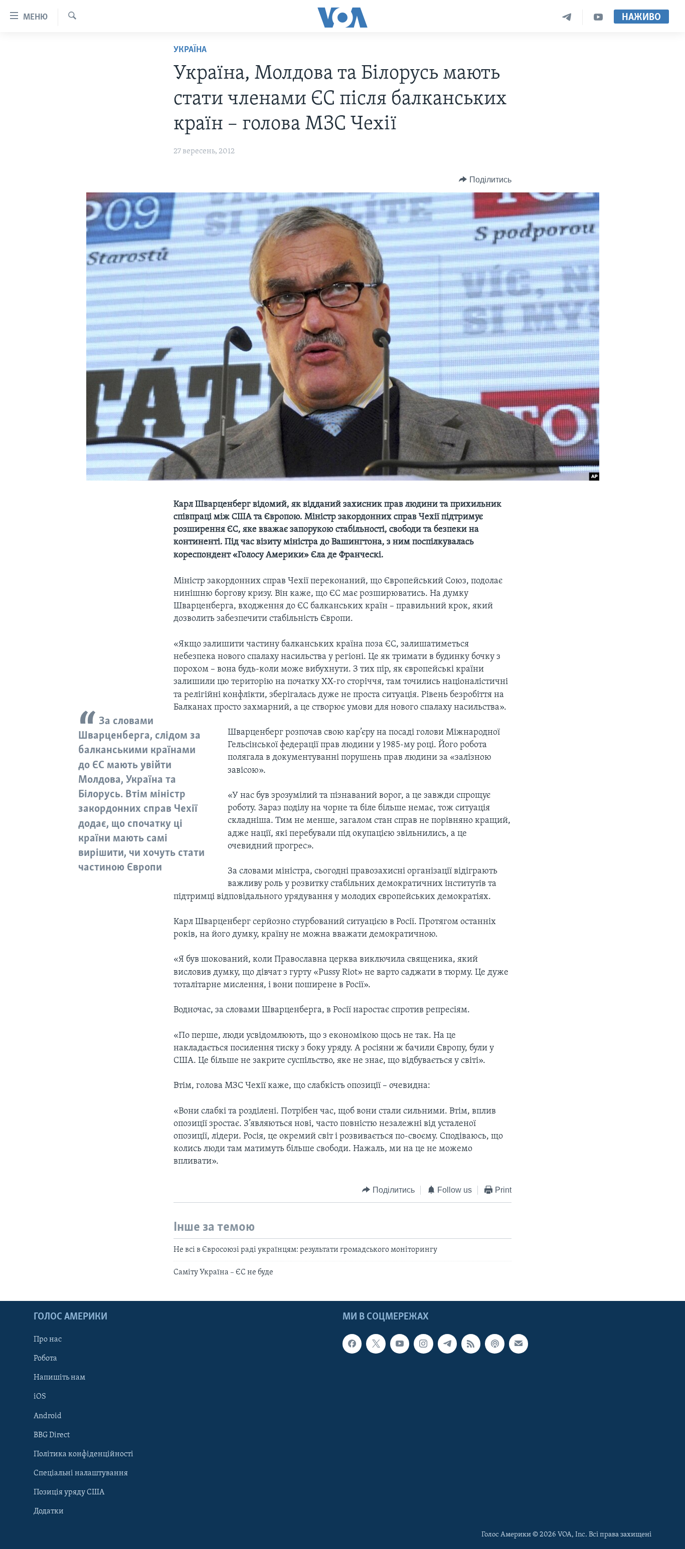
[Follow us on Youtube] (399, 1343)
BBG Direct (52, 1435)
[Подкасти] (494, 1343)
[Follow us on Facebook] (352, 1343)
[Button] (485, 179)
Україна (190, 50)
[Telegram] (567, 17)
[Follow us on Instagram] (423, 1343)
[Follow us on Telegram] (447, 1343)
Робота (45, 1359)
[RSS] (470, 1343)
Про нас (48, 1340)
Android (48, 1416)
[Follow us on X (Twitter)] (375, 1343)
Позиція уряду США (69, 1492)
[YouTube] (598, 17)
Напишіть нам (59, 1378)
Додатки (49, 1511)
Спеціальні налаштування (81, 1473)
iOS (40, 1397)
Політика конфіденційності (83, 1454)
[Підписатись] (518, 1343)
